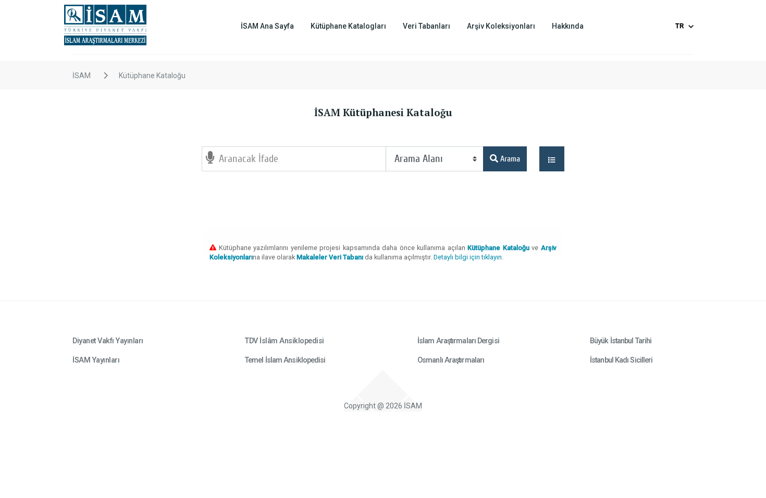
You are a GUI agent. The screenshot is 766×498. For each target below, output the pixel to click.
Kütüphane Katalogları (348, 26)
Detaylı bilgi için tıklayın (468, 257)
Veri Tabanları (426, 26)
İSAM (81, 75)
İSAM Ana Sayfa (267, 26)
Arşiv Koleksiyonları (501, 26)
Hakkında (568, 26)
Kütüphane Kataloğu (152, 75)
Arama (509, 159)
